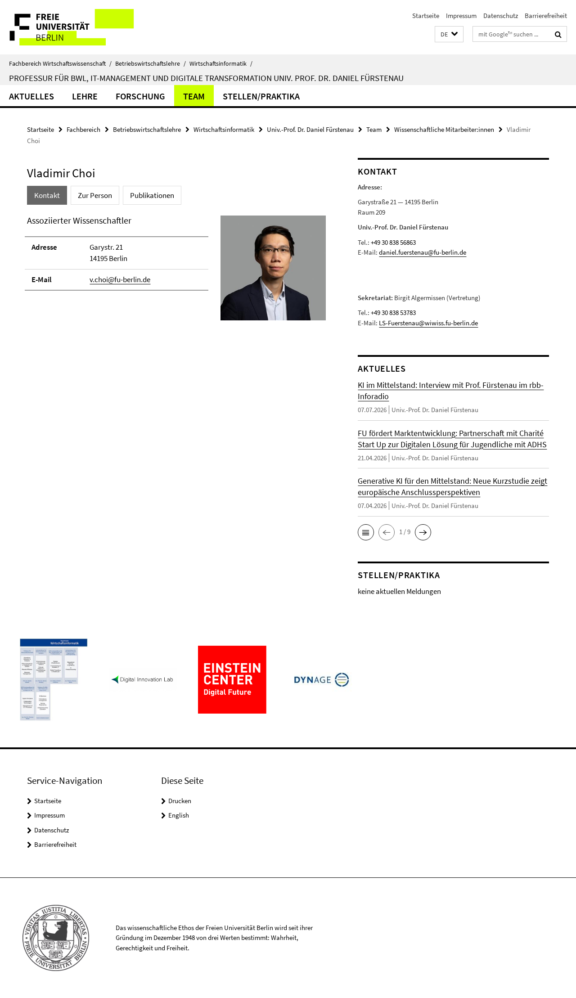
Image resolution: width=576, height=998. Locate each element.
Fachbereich (83, 129)
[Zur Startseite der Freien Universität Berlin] (75, 27)
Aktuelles (31, 96)
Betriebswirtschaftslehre (150, 63)
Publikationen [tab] (152, 195)
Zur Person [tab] (95, 195)
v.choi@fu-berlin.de (120, 279)
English (178, 815)
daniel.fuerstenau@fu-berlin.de (422, 252)
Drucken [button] (179, 800)
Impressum (461, 15)
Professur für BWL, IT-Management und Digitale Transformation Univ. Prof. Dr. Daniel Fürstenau (206, 77)
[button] (449, 34)
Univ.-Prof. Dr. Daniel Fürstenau (310, 129)
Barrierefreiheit (546, 15)
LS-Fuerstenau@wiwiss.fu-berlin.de (428, 323)
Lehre (85, 96)
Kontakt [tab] (47, 195)
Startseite (425, 15)
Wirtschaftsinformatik (220, 63)
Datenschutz (500, 15)
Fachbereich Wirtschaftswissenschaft (60, 63)
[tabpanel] (176, 272)
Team (194, 96)
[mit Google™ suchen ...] (558, 34)
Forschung (140, 96)
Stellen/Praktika (261, 96)
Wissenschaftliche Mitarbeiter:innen (444, 129)
